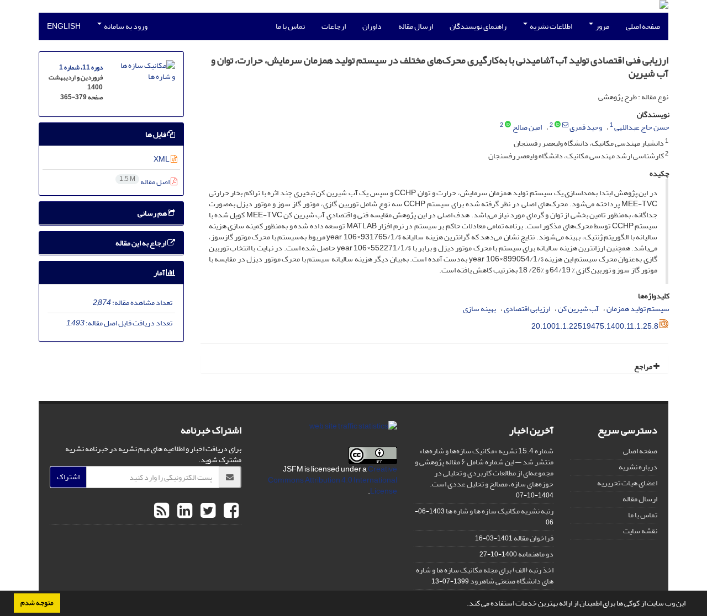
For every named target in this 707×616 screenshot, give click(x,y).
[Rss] (161, 511)
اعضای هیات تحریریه (627, 482)
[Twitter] (206, 511)
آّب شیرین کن (578, 308)
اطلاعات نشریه (550, 26)
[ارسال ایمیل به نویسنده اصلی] (565, 125)
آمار (160, 272)
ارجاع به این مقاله (141, 242)
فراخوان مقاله (533, 538)
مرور (601, 26)
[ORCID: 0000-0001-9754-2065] (557, 125)
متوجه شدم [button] (37, 602)
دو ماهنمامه (535, 554)
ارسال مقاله (415, 26)
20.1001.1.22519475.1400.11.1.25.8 (594, 326)
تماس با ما (290, 26)
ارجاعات (333, 26)
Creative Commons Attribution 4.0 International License (332, 480)
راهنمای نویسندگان (478, 26)
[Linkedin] (183, 511)
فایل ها (156, 134)
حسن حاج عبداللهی (641, 127)
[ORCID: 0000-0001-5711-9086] (507, 125)
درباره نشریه (638, 466)
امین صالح (527, 127)
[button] (464, 604)
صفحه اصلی (643, 26)
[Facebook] (229, 511)
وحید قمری (585, 127)
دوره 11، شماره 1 (81, 67)
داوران (372, 26)
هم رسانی (153, 213)
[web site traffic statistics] (353, 428)
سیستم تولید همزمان (637, 308)
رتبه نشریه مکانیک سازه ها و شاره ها (499, 510)
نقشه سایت (640, 530)
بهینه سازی (479, 308)
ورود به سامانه (125, 26)
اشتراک (68, 476)
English (64, 26)
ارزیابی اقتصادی (527, 308)
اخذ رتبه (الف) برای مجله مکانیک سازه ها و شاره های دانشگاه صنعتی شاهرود (484, 575)
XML (162, 159)
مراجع (643, 366)
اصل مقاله (145, 181)
